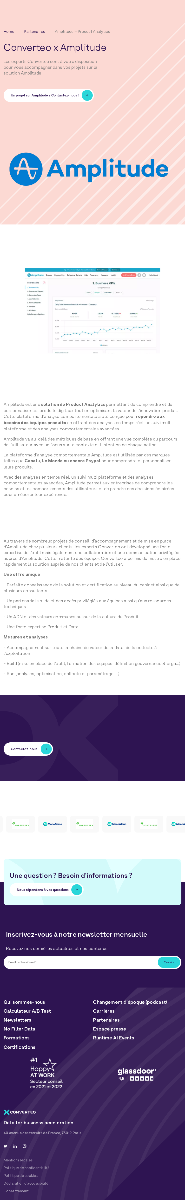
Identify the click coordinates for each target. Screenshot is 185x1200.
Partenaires (34, 31)
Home (9, 31)
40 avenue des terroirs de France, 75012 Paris (42, 1133)
